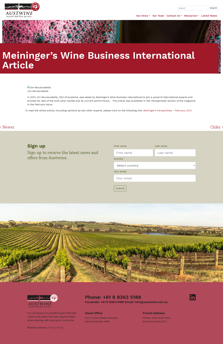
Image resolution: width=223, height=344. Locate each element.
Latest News (209, 15)
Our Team (158, 15)
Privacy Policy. (56, 327)
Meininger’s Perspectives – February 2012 (167, 110)
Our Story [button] (142, 15)
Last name (161, 146)
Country (118, 158)
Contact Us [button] (173, 15)
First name (120, 146)
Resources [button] (190, 15)
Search (213, 8)
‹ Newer (7, 127)
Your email (120, 171)
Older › (216, 127)
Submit (120, 188)
